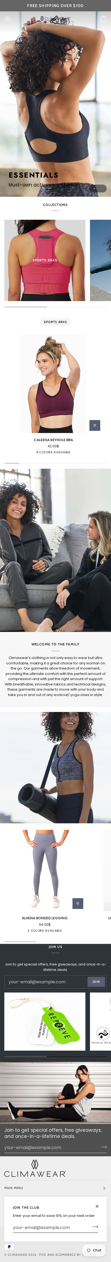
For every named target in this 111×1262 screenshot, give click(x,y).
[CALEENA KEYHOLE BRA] (53, 384)
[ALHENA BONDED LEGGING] (44, 870)
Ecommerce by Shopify (76, 1255)
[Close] (99, 1204)
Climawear (18, 1255)
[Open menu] (12, 18)
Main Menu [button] (13, 1188)
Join (96, 982)
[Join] (93, 1227)
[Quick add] (94, 425)
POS (42, 1255)
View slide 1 (94, 188)
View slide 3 (101, 188)
